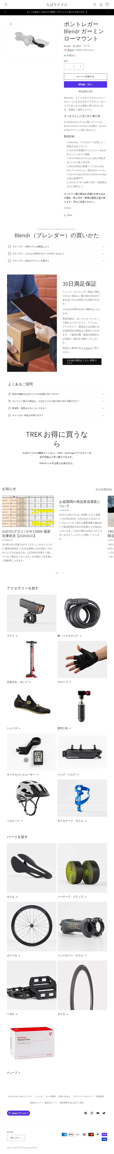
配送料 (70, 50)
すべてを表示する (104, 489)
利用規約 (100, 1096)
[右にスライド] (63, 573)
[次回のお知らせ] (109, 12)
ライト (11, 635)
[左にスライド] (51, 573)
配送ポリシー (51, 1102)
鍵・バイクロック (68, 635)
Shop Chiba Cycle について (20, 1096)
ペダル (11, 1014)
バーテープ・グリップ (70, 896)
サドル (11, 896)
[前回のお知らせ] (5, 12)
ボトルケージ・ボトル (70, 820)
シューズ (12, 728)
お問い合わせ (64, 1096)
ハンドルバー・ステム (70, 955)
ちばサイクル (17, 1148)
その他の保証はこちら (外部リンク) (82, 361)
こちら (86, 348)
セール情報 (50, 1096)
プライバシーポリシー (83, 1096)
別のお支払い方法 (85, 91)
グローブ (63, 682)
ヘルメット (13, 820)
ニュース (39, 1096)
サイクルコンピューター (21, 774)
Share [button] (69, 215)
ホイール (12, 955)
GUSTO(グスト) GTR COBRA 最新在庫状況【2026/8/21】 (26, 533)
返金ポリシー (36, 1102)
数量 (66, 61)
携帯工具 (63, 728)
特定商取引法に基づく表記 (72, 1102)
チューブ (12, 1072)
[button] (6, 4)
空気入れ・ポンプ (17, 682)
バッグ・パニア (67, 774)
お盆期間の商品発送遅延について (80, 504)
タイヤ (61, 1014)
